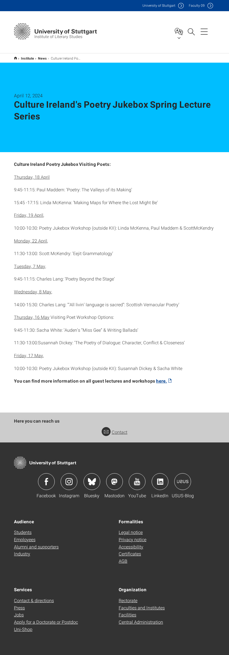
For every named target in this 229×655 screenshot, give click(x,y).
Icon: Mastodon (114, 481)
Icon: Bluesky (92, 481)
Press (19, 608)
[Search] (191, 31)
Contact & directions (34, 600)
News (42, 58)
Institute (27, 58)
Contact (119, 432)
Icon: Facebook (46, 481)
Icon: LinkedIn (160, 481)
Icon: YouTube (137, 481)
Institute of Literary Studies (15, 58)
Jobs (19, 615)
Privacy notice (132, 539)
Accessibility (131, 547)
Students (23, 532)
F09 (197, 5)
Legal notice (131, 532)
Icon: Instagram (69, 481)
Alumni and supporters (36, 547)
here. (161, 381)
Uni (158, 5)
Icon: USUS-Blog (182, 481)
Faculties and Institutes (142, 608)
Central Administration (141, 622)
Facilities (127, 615)
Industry (22, 554)
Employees (24, 539)
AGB (123, 561)
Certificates (130, 554)
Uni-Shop (23, 629)
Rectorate (128, 600)
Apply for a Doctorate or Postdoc (46, 622)
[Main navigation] (204, 31)
